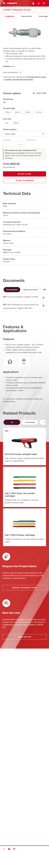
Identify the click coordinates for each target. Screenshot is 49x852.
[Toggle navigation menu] (4, 3)
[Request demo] (9, 849)
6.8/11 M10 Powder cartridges (20, 535)
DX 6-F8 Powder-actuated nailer (21, 454)
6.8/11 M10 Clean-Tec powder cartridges (20, 494)
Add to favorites (25, 180)
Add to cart (25, 174)
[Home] (12, 3)
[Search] (43, 3)
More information (10, 72)
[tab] (9, 16)
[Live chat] (14, 849)
